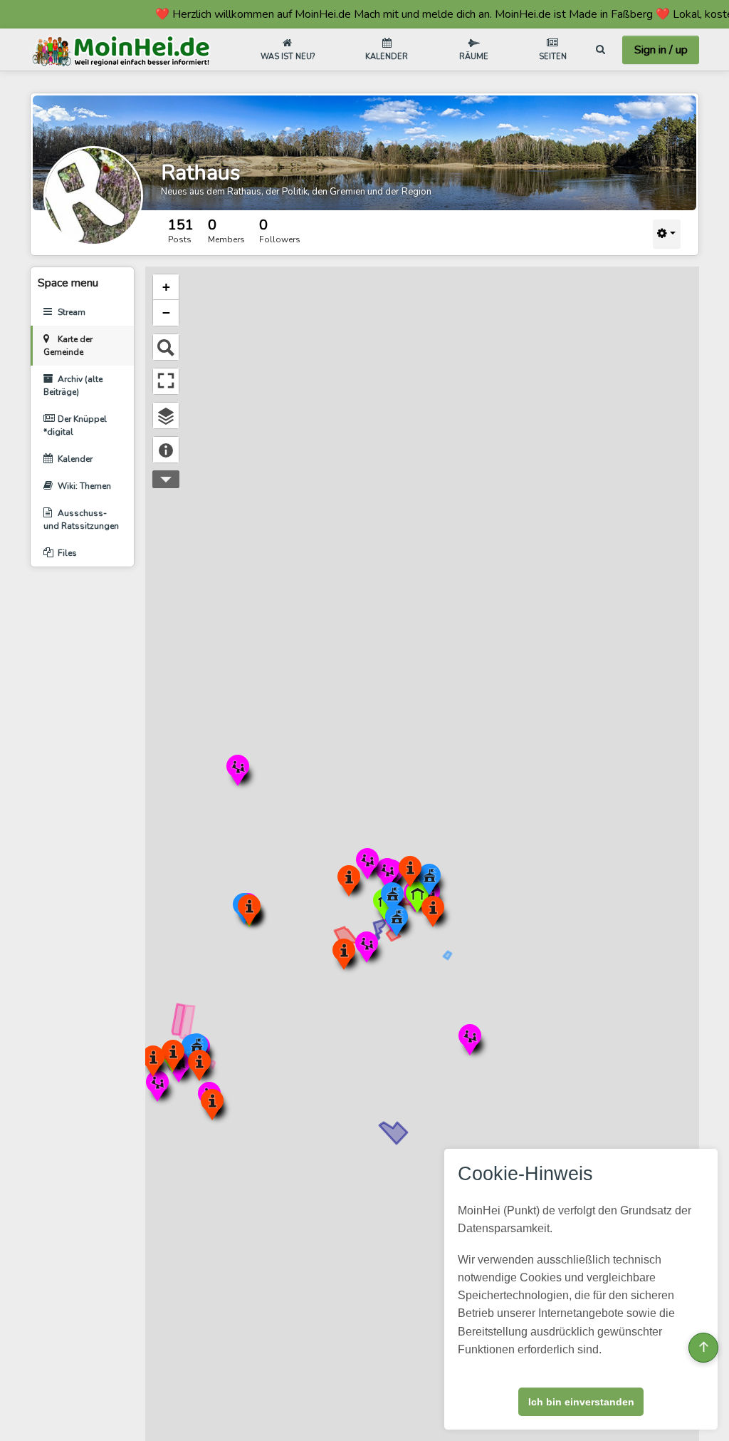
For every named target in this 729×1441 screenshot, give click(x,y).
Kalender (386, 56)
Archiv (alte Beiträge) (73, 385)
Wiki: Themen (84, 486)
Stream (71, 312)
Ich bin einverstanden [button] (581, 1402)
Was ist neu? (288, 56)
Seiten (553, 56)
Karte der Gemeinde (68, 346)
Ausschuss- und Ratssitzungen (81, 519)
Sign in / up (661, 50)
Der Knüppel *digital (75, 425)
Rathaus (200, 172)
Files (67, 553)
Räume (473, 56)
